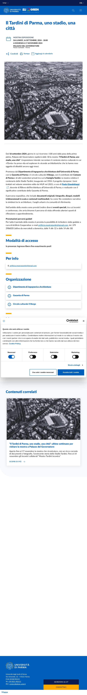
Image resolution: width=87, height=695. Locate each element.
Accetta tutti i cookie (71, 372)
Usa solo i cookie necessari (43, 372)
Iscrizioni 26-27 (61, 682)
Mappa (5, 692)
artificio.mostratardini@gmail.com (23, 266)
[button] (6, 3)
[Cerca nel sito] (73, 10)
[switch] (33, 357)
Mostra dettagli (74, 365)
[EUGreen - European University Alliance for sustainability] (31, 10)
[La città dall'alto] (43, 101)
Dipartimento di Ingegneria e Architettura (32, 287)
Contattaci (61, 687)
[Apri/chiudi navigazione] (80, 10)
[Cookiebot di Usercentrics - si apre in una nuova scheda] (68, 321)
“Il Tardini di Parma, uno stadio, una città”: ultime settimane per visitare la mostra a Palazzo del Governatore (41, 445)
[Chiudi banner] (83, 321)
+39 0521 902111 (14, 681)
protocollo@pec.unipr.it (18, 684)
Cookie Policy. (15, 344)
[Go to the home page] (13, 10)
